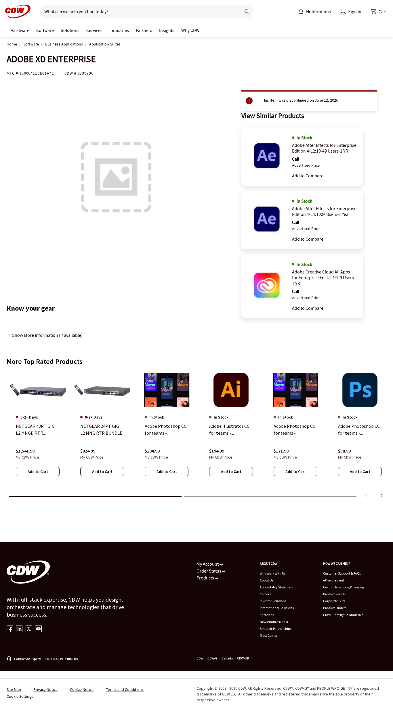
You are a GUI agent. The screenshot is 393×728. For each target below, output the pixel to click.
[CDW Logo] (16, 11)
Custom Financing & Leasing (343, 587)
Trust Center (268, 635)
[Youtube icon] (38, 629)
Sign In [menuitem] (354, 11)
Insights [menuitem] (166, 30)
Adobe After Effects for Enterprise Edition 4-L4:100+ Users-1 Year (324, 211)
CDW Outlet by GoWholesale (343, 615)
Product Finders (334, 608)
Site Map (14, 689)
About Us (266, 580)
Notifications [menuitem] (318, 11)
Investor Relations (273, 601)
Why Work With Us (273, 573)
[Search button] (246, 11)
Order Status (209, 571)
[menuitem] (301, 11)
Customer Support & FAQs (342, 573)
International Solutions (277, 608)
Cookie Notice (82, 689)
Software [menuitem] (45, 30)
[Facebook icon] (10, 629)
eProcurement (333, 580)
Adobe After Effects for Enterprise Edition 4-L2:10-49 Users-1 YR (324, 148)
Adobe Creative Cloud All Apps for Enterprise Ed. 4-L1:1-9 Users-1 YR (323, 277)
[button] (378, 11)
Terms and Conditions (125, 689)
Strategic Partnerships (275, 628)
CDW (200, 658)
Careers (265, 594)
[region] (196, 435)
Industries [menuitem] (119, 30)
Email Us (71, 659)
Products (206, 578)
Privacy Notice (45, 689)
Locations (267, 615)
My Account (208, 564)
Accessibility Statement (276, 587)
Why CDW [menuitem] (190, 30)
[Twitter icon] (29, 629)
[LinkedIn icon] (19, 629)
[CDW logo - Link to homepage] (16, 11)
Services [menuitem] (94, 30)
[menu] (314, 11)
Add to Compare (307, 175)
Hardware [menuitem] (19, 30)
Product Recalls (334, 594)
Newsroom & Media (274, 621)
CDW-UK (243, 658)
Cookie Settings (20, 696)
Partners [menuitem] (144, 30)
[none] (20, 30)
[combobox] (138, 11)
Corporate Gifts (334, 601)
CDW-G (212, 658)
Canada (227, 658)
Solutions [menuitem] (70, 30)
